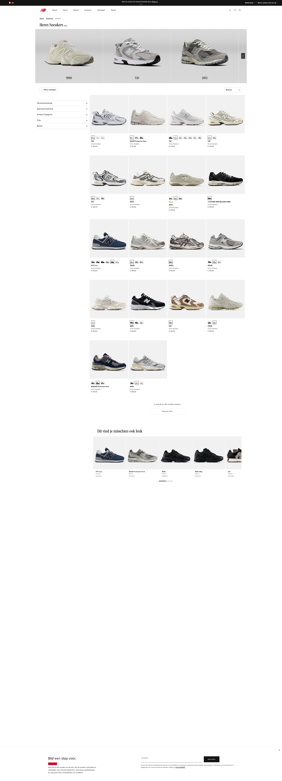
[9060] (175, 452)
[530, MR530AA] (98, 137)
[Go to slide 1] (139, 4)
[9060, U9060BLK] (132, 383)
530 (92, 141)
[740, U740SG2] (195, 137)
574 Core (94, 265)
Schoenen (49, 18)
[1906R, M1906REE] (132, 262)
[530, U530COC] (93, 198)
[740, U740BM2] (171, 137)
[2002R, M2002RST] (214, 262)
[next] (235, 452)
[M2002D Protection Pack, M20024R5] (98, 383)
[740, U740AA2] (214, 137)
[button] (235, 10)
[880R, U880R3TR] (137, 322)
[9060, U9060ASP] (93, 322)
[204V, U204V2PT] (171, 198)
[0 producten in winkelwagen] (239, 10)
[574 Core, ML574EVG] (107, 262)
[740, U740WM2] (176, 137)
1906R (132, 265)
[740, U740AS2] (190, 137)
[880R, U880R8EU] (132, 322)
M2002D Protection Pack (100, 387)
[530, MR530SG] (93, 137)
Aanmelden (211, 759)
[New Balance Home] (44, 10)
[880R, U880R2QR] (142, 322)
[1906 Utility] (208, 452)
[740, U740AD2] (210, 137)
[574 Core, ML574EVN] (112, 262)
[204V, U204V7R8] (180, 198)
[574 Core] (109, 452)
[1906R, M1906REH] (137, 262)
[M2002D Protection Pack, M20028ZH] (103, 383)
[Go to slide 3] (142, 4)
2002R (210, 265)
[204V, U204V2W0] (176, 198)
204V (171, 205)
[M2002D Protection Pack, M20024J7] (93, 383)
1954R (210, 326)
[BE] (8, 2)
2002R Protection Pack (138, 141)
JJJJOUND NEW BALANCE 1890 (219, 202)
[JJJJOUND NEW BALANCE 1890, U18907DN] (210, 198)
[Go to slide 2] (141, 4)
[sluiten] (279, 750)
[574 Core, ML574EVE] (103, 262)
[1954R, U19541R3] (214, 322)
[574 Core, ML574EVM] (93, 262)
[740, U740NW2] (200, 137)
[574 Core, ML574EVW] (117, 262)
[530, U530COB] (98, 198)
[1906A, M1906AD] (171, 262)
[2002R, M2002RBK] (210, 262)
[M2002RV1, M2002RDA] (137, 137)
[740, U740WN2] (185, 137)
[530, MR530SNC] (171, 322)
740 (170, 141)
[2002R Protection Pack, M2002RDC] (132, 137)
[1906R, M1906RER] (142, 262)
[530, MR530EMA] (103, 137)
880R (132, 326)
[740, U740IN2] (180, 137)
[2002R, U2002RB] (219, 262)
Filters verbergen (49, 90)
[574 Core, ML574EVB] (98, 262)
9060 (132, 202)
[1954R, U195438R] (210, 322)
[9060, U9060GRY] (137, 383)
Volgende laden (167, 411)
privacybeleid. (180, 767)
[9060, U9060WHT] (142, 383)
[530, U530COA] (103, 198)
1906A (171, 265)
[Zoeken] (230, 10)
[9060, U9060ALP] (132, 198)
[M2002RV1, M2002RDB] (142, 137)
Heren (42, 18)
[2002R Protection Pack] (142, 452)
